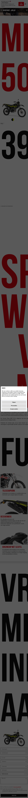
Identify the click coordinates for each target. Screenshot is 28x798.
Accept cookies (14, 409)
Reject (14, 402)
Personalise (14, 405)
